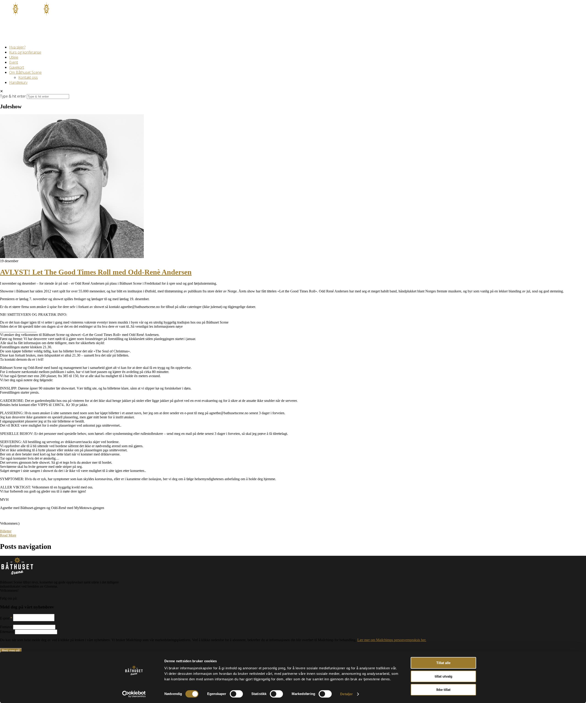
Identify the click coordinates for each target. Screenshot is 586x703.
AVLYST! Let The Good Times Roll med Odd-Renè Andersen (96, 272)
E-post (6, 618)
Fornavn (6, 627)
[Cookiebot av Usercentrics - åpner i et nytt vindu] (134, 694)
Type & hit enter (13, 96)
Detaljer (346, 694)
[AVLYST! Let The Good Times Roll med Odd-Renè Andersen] (72, 257)
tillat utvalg (443, 676)
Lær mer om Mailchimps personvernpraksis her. (391, 640)
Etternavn (7, 632)
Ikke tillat (443, 690)
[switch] (236, 694)
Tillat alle (443, 663)
